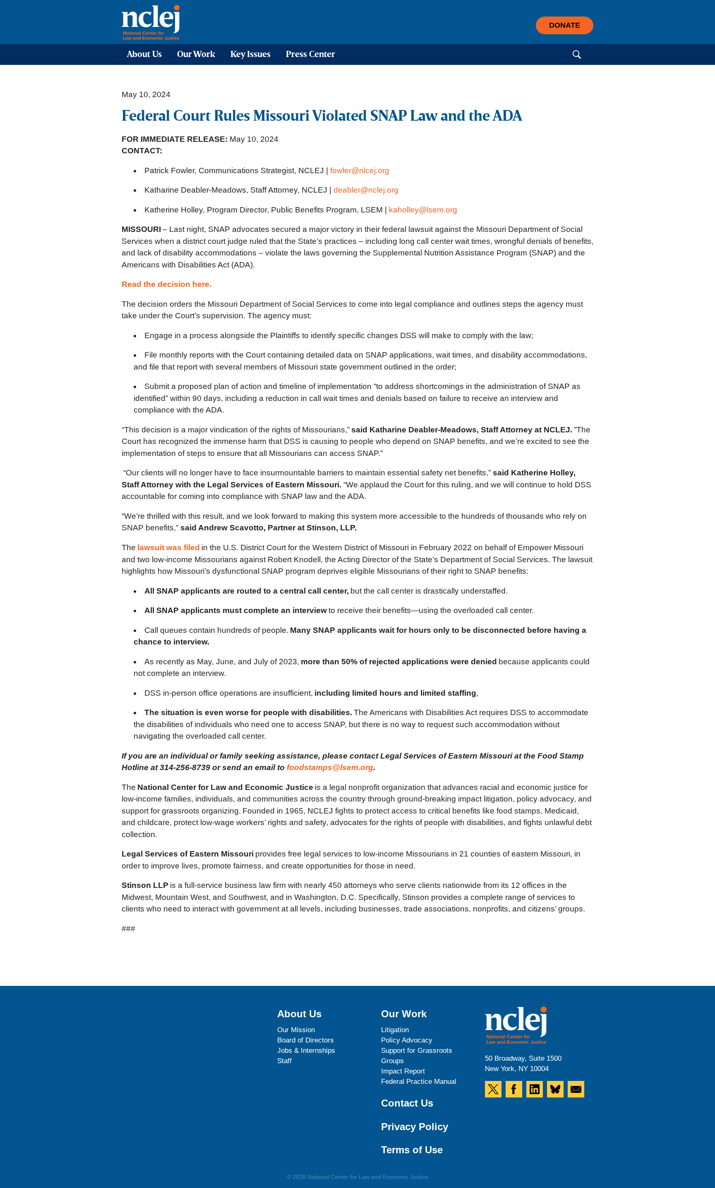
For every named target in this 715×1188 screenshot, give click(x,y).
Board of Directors (305, 1040)
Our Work (196, 54)
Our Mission (296, 1030)
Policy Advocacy (406, 1040)
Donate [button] (564, 25)
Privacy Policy (414, 1126)
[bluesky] (555, 1089)
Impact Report (403, 1071)
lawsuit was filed (168, 547)
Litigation (395, 1030)
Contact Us (407, 1103)
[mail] (576, 1089)
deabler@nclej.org (368, 190)
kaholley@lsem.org (423, 209)
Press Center (310, 54)
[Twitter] (493, 1089)
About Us (144, 54)
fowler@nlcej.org (359, 170)
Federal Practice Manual (418, 1081)
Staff (284, 1061)
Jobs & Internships (306, 1050)
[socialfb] (514, 1089)
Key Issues (250, 54)
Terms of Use (412, 1149)
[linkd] (534, 1089)
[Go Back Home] (151, 22)
